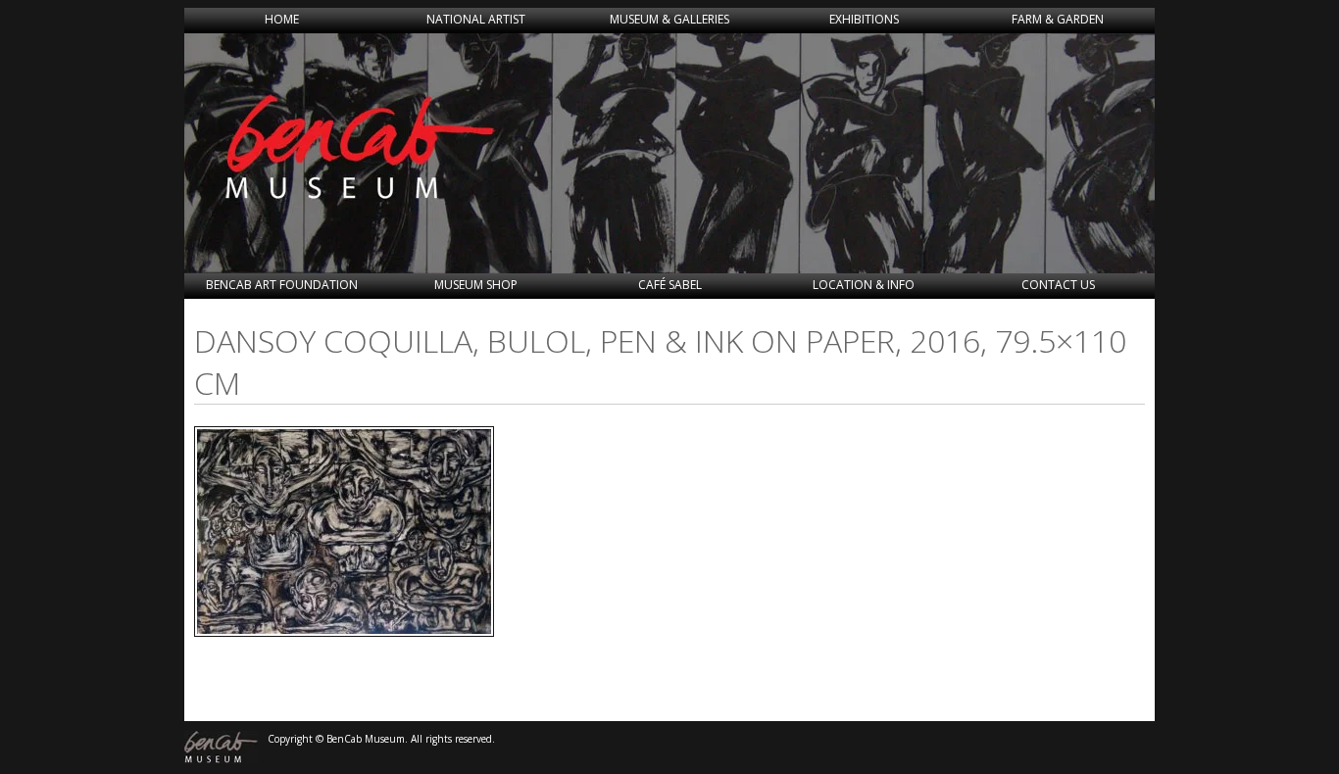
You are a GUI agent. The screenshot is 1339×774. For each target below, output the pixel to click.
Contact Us (1058, 284)
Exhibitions (864, 19)
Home (282, 19)
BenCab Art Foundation (282, 284)
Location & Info (864, 284)
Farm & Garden (1058, 19)
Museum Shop (476, 284)
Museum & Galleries (669, 19)
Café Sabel (670, 284)
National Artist (475, 19)
